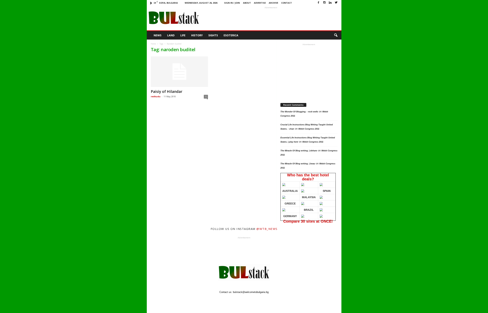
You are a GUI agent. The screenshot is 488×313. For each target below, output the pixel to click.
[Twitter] (336, 3)
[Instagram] (324, 3)
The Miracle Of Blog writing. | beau (297, 163)
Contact (286, 2)
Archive (273, 2)
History (197, 35)
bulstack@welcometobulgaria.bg (251, 292)
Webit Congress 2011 (308, 129)
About (247, 2)
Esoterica (231, 35)
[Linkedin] (330, 3)
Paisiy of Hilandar (166, 91)
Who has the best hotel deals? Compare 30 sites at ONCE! (307, 197)
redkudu (156, 96)
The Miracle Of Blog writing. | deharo (298, 150)
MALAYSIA (309, 197)
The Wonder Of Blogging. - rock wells (299, 111)
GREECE (290, 203)
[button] (335, 35)
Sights (213, 35)
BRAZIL (309, 209)
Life (182, 35)
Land (171, 35)
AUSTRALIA (290, 190)
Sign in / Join (232, 2)
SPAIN (327, 190)
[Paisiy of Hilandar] (179, 71)
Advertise (260, 2)
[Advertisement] (270, 18)
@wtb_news (267, 229)
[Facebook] (318, 3)
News (157, 35)
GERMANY (290, 216)
